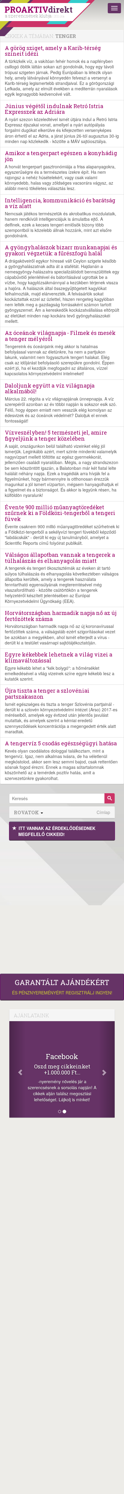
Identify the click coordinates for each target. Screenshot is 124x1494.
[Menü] (114, 8)
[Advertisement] (62, 906)
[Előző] (17, 1069)
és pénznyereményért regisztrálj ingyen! (62, 986)
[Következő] (107, 1069)
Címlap (103, 812)
